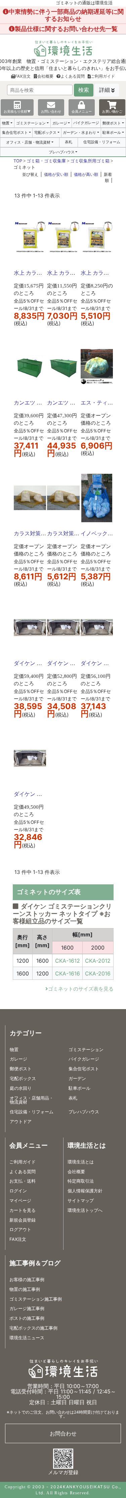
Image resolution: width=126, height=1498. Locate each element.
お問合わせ (63, 1433)
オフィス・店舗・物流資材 (28, 142)
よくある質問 (72, 76)
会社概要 (45, 76)
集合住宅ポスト (15, 132)
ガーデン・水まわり (79, 132)
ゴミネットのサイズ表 (49, 892)
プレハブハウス (62, 152)
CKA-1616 (67, 973)
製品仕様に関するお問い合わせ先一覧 (66, 28)
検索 (83, 90)
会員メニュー (82, 111)
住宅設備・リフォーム (101, 142)
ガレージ (59, 123)
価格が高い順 (86, 174)
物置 (5, 123)
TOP (17, 160)
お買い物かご (112, 111)
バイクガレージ (86, 122)
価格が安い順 (56, 174)
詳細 (104, 90)
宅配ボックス (45, 132)
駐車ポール (111, 132)
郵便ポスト (111, 123)
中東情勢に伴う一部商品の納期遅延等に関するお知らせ (66, 15)
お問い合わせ (51, 111)
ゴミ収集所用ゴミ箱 (90, 160)
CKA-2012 (98, 960)
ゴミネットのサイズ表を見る (81, 989)
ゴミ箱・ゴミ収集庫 (46, 160)
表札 (68, 142)
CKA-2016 (98, 973)
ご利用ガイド (103, 76)
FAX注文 (23, 76)
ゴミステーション (31, 123)
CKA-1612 (67, 960)
